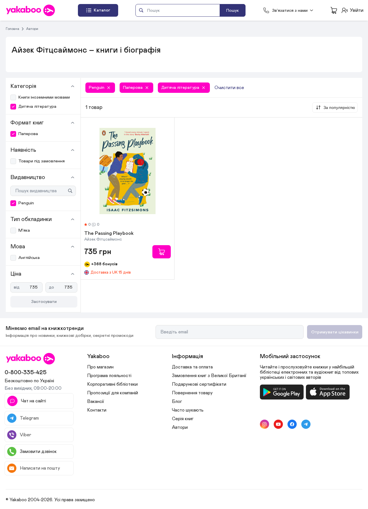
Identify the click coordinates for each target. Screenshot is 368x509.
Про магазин (100, 367)
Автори (32, 28)
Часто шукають (188, 410)
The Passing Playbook (109, 233)
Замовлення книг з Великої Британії (209, 375)
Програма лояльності (109, 375)
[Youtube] (278, 424)
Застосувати (44, 301)
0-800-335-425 (26, 372)
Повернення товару (192, 393)
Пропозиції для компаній (112, 393)
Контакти (96, 410)
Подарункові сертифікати (199, 384)
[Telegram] (305, 424)
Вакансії (95, 401)
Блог (177, 401)
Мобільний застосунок (290, 356)
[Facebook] (292, 424)
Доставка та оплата (192, 367)
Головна (12, 28)
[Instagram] (264, 424)
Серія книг (182, 418)
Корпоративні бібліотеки (112, 384)
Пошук (232, 10)
